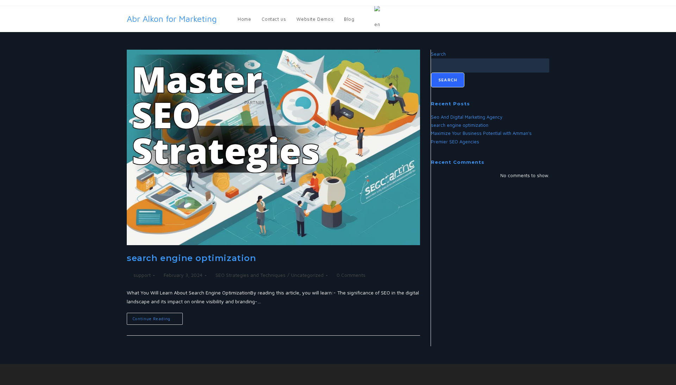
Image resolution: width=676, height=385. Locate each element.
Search (447, 79)
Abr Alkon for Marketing (172, 19)
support (142, 275)
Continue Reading (158, 317)
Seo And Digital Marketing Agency (466, 117)
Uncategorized (307, 275)
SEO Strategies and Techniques (250, 275)
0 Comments (351, 275)
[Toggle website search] (291, 102)
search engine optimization (191, 258)
